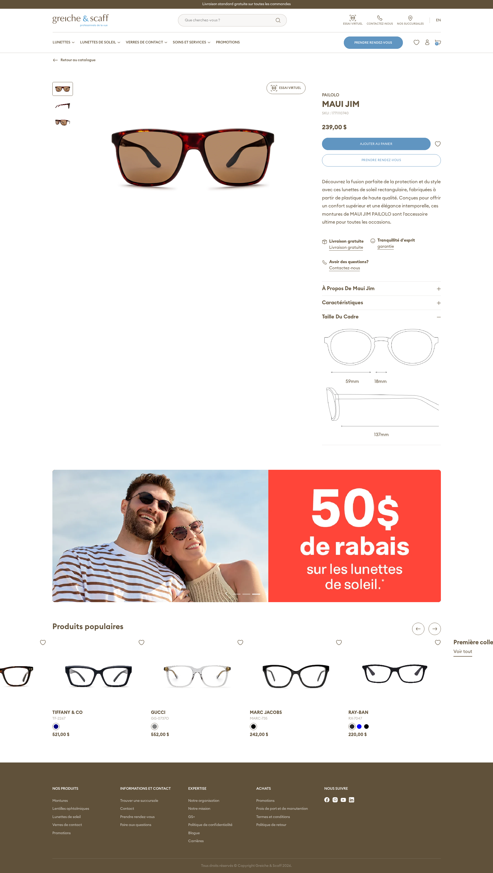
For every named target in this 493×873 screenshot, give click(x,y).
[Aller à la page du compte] (427, 42)
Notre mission (199, 809)
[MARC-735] (285, 676)
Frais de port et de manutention (282, 809)
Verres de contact (67, 825)
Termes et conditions (273, 817)
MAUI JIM (340, 104)
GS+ (191, 817)
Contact (127, 809)
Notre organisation (203, 801)
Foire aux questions (135, 825)
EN (438, 20)
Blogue (194, 833)
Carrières (196, 841)
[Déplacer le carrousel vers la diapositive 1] (237, 594)
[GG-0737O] (186, 676)
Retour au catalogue (78, 60)
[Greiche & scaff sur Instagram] (336, 800)
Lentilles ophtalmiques (70, 809)
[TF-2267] (87, 676)
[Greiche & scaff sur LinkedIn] (352, 800)
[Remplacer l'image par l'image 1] (62, 89)
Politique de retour (271, 825)
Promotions (61, 833)
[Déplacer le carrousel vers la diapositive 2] (246, 594)
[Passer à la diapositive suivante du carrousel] (266, 593)
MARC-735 (247, 718)
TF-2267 (47, 718)
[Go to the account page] (438, 144)
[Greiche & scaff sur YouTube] (344, 800)
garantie (385, 246)
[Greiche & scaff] (87, 20)
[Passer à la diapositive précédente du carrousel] (226, 593)
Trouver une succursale (139, 801)
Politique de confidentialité (210, 825)
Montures (60, 801)
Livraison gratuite (346, 247)
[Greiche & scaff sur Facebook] (327, 800)
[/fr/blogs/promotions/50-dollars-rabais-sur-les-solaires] (246, 536)
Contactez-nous (344, 268)
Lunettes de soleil (66, 817)
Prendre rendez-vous (373, 42)
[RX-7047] (383, 674)
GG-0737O (149, 718)
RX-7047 (344, 718)
